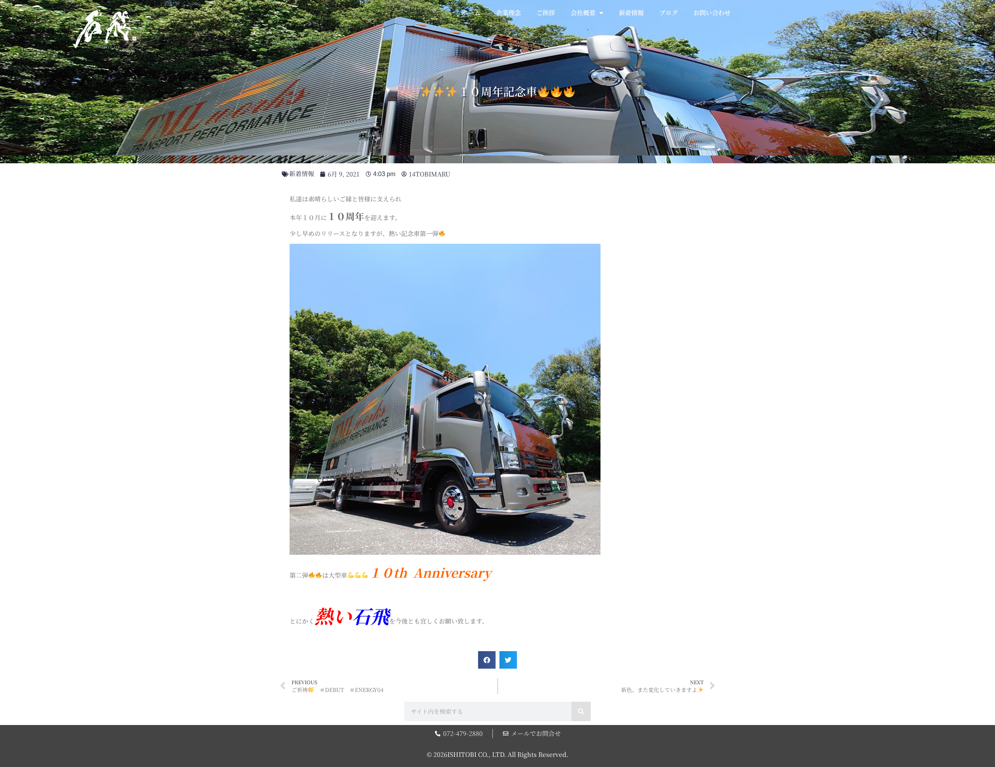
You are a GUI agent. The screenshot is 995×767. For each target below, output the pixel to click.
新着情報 (631, 12)
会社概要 (583, 12)
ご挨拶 (545, 12)
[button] (487, 660)
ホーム (471, 12)
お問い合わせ (712, 12)
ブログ (668, 12)
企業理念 (508, 12)
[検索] (581, 711)
